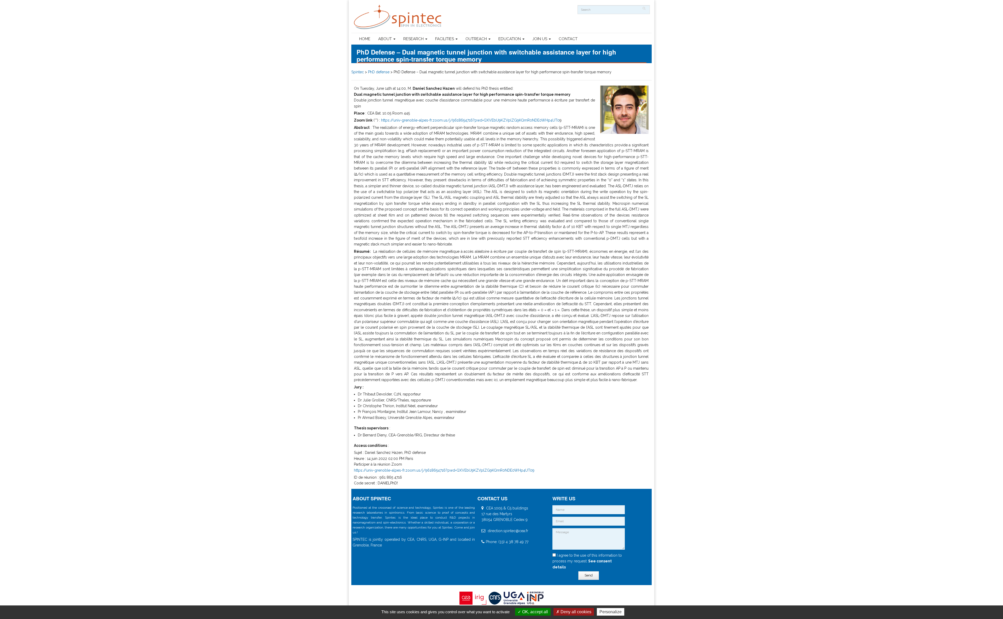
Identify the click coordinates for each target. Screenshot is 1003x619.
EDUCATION (510, 39)
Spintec (357, 72)
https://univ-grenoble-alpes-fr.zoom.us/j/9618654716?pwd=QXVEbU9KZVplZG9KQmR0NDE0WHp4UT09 (444, 470)
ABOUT (385, 39)
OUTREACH (476, 39)
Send (589, 575)
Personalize (610, 612)
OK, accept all (534, 612)
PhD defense (378, 72)
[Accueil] (398, 17)
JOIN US (540, 39)
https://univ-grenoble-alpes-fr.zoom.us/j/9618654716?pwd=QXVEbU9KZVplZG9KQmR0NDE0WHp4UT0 (470, 120)
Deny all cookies (575, 612)
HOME (364, 39)
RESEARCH (414, 39)
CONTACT (568, 39)
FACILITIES (445, 39)
